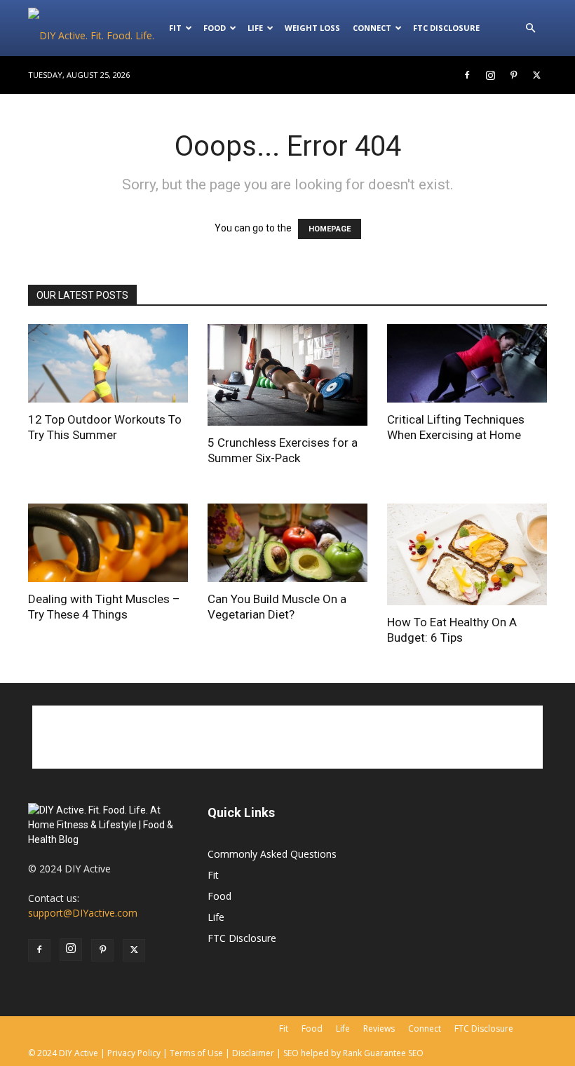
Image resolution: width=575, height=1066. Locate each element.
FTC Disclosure (446, 27)
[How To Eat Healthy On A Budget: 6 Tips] (467, 554)
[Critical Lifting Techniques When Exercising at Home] (467, 363)
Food (214, 27)
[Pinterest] (513, 75)
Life (255, 27)
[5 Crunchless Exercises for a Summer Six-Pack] (287, 375)
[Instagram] (490, 75)
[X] (536, 75)
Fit (213, 875)
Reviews (379, 1028)
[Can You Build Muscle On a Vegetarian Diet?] (287, 543)
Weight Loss (312, 27)
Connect (372, 27)
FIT (175, 27)
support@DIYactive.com (82, 912)
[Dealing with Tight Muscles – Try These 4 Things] (108, 543)
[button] (530, 28)
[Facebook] (467, 75)
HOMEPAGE (330, 229)
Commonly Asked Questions (272, 854)
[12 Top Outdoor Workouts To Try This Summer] (108, 363)
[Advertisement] (287, 737)
